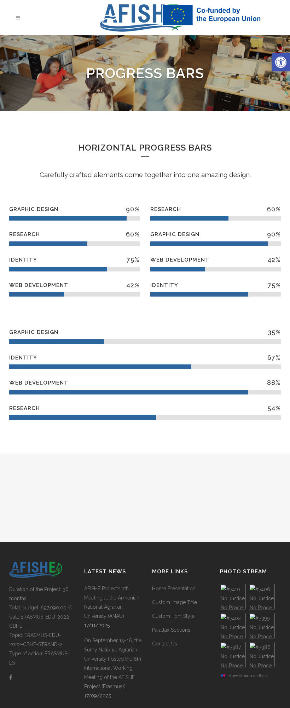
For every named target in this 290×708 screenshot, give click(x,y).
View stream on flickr (248, 675)
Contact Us (164, 643)
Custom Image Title (174, 602)
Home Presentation (174, 588)
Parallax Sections (171, 630)
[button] (281, 62)
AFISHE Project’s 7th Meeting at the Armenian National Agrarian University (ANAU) (111, 602)
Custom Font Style (173, 616)
